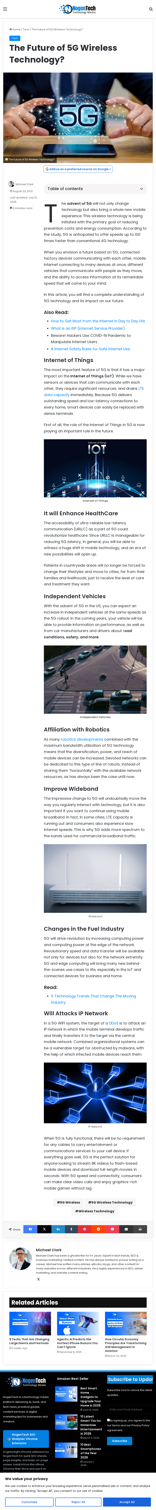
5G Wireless (70, 1202)
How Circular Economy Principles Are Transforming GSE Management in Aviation (125, 1345)
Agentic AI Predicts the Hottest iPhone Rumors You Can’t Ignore (77, 1343)
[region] (78, 1491)
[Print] (140, 1229)
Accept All (127, 1502)
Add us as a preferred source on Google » (80, 169)
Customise (29, 1502)
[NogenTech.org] (78, 9)
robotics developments (82, 739)
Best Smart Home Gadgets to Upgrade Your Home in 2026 (90, 1397)
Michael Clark (25, 184)
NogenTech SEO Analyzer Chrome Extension (25, 1439)
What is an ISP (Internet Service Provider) (88, 328)
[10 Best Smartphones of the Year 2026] (66, 1450)
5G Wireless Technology (112, 1202)
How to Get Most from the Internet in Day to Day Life (98, 321)
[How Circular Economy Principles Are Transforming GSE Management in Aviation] (126, 1323)
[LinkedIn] (58, 1229)
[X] (44, 1229)
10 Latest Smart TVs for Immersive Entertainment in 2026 (91, 1425)
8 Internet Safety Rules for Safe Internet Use (90, 348)
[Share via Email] (126, 1229)
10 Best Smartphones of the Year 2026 (90, 1451)
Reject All (78, 1502)
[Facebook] (30, 1229)
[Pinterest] (84, 1229)
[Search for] (151, 10)
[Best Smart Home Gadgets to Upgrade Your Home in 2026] (66, 1394)
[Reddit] (98, 1229)
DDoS (113, 1023)
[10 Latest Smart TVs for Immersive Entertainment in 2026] (66, 1422)
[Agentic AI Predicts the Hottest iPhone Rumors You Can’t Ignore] (78, 1323)
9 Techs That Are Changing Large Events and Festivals (29, 1341)
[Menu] (5, 10)
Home (16, 29)
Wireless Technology (96, 1211)
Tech (26, 29)
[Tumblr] (71, 1229)
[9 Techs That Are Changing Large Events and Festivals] (30, 1323)
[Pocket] (112, 1229)
